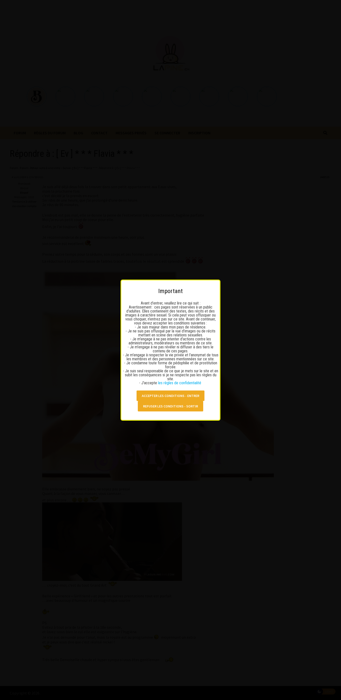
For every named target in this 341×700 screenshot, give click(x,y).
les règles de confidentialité (180, 383)
